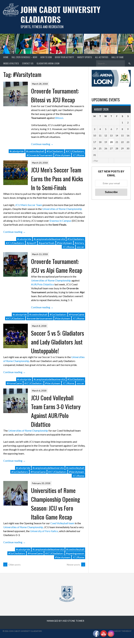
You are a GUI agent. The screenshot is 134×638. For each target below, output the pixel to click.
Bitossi (59, 117)
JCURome (78, 155)
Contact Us (27, 63)
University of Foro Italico (44, 531)
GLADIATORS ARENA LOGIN (48, 63)
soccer (80, 246)
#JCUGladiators (75, 151)
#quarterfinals (47, 242)
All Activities (101, 57)
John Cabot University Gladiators (60, 14)
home (5, 57)
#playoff (31, 242)
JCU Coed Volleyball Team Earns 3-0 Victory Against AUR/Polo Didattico (56, 410)
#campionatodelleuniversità (49, 238)
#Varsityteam (62, 155)
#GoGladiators (55, 151)
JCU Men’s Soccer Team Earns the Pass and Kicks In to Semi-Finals (57, 178)
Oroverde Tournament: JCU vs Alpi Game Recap (56, 265)
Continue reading (42, 144)
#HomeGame (76, 314)
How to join (46, 57)
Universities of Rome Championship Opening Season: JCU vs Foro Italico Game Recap (55, 503)
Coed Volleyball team (62, 523)
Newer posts (75, 564)
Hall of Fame (117, 57)
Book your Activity (64, 57)
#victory (79, 242)
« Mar (95, 160)
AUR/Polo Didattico (42, 284)
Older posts (12, 564)
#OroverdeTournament (40, 155)
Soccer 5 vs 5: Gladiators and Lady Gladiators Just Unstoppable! (57, 342)
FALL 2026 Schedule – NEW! (24, 57)
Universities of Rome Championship (62, 208)
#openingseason (75, 553)
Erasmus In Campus (60, 220)
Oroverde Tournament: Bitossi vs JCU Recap (55, 95)
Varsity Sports (84, 57)
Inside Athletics (11, 63)
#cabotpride (17, 151)
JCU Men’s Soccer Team (28, 204)
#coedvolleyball (35, 151)
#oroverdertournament (40, 318)
